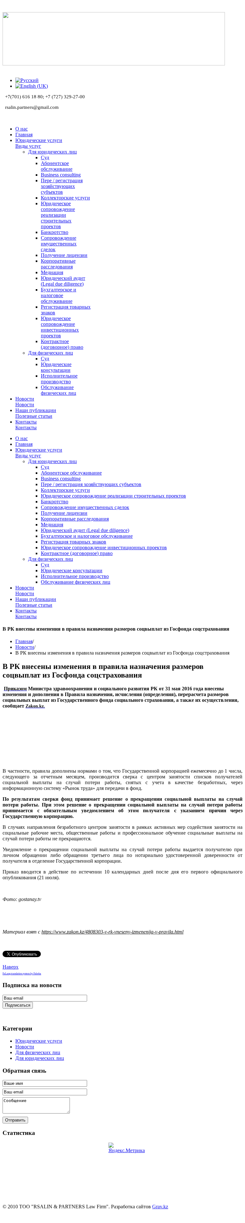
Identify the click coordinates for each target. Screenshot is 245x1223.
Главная (24, 641)
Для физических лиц (37, 1052)
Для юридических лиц (39, 1058)
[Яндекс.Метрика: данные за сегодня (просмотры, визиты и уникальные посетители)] (126, 1148)
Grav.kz (160, 1206)
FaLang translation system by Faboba (22, 973)
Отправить (15, 1120)
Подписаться (17, 1005)
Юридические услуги (38, 1041)
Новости (24, 647)
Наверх (11, 967)
